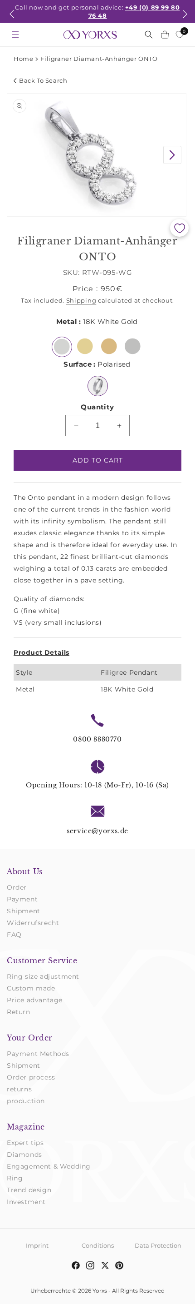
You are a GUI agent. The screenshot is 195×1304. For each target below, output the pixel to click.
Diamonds (24, 1154)
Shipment (23, 911)
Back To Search (43, 80)
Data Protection (158, 1245)
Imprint (37, 1245)
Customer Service (42, 960)
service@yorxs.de (97, 831)
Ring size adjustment (43, 976)
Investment (26, 1202)
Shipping (81, 300)
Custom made (31, 988)
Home (23, 58)
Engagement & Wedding (49, 1166)
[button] (12, 20)
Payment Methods (38, 1054)
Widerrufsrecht (33, 923)
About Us (25, 871)
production (26, 1101)
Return (18, 1012)
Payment (22, 899)
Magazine (26, 1126)
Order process (31, 1077)
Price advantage (35, 1000)
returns (19, 1089)
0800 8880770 (97, 739)
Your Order (30, 1037)
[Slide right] (172, 155)
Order (17, 887)
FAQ (14, 935)
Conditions (98, 1245)
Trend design (29, 1190)
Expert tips (25, 1143)
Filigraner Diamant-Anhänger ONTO (98, 58)
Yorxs (100, 1290)
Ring (15, 1178)
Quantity (97, 406)
